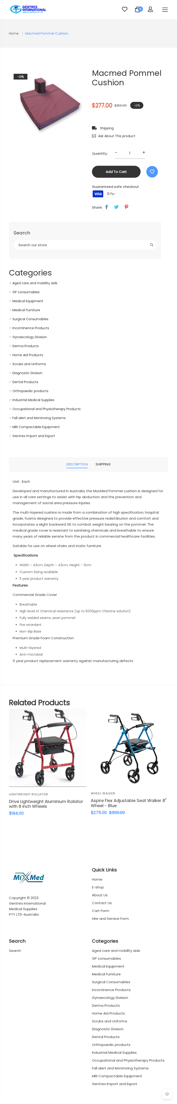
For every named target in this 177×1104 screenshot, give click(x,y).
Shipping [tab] (103, 464)
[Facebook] (106, 207)
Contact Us (102, 902)
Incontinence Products (30, 328)
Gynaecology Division (29, 337)
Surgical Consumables (30, 319)
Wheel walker (103, 793)
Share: (97, 207)
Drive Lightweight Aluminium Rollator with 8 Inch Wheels (46, 804)
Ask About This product (116, 136)
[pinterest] (126, 207)
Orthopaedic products (30, 391)
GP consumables (26, 292)
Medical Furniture (26, 310)
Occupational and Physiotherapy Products (46, 409)
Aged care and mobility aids (34, 283)
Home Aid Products (27, 355)
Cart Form (100, 910)
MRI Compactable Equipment (36, 427)
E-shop (98, 887)
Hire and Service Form (110, 918)
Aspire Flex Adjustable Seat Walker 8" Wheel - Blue (128, 803)
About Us (100, 895)
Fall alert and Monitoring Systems (39, 418)
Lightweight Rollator (28, 794)
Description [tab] (77, 464)
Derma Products (25, 346)
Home (14, 33)
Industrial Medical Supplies (33, 400)
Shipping (106, 128)
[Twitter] (116, 207)
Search (15, 950)
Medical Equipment (27, 301)
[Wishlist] (152, 172)
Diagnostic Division (27, 373)
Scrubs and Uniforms (29, 364)
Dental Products (25, 382)
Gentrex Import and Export (33, 436)
